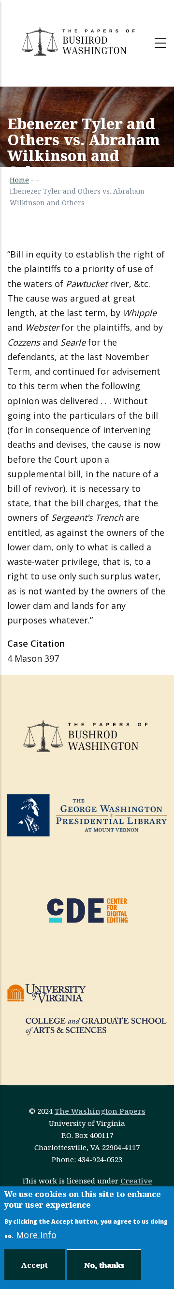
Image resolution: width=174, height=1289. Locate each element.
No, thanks (104, 1265)
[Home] (79, 41)
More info (36, 1235)
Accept (34, 1265)
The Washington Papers (100, 1111)
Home (19, 179)
